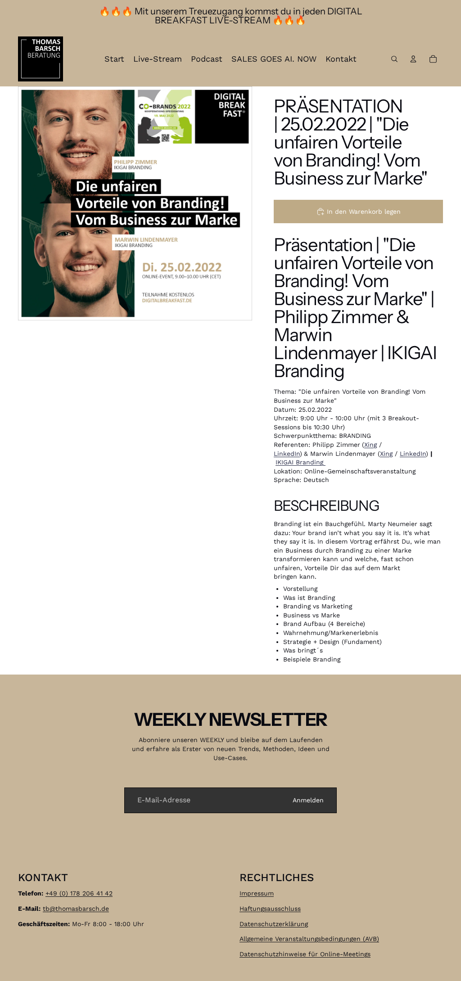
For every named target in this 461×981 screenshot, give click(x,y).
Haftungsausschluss (270, 908)
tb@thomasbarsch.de (76, 908)
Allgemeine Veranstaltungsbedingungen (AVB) (309, 938)
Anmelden (308, 800)
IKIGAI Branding (300, 462)
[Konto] (413, 59)
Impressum (257, 893)
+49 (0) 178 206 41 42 (79, 893)
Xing (370, 444)
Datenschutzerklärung (274, 923)
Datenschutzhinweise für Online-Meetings (305, 953)
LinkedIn (287, 453)
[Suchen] (394, 59)
